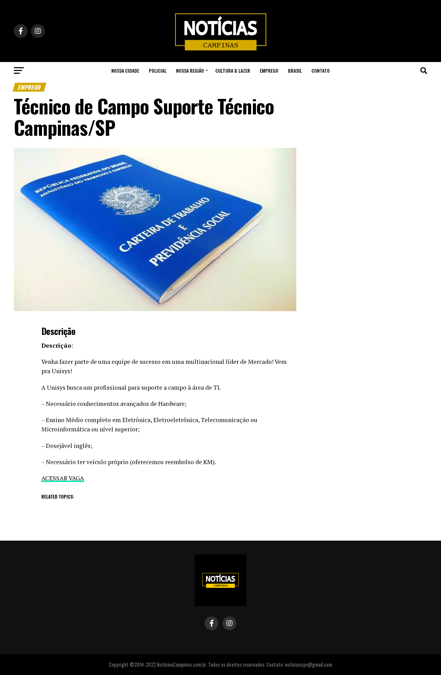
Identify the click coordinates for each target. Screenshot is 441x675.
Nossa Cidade (125, 70)
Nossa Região (190, 70)
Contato (320, 70)
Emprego (269, 70)
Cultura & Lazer (232, 70)
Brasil (295, 70)
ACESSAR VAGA (62, 478)
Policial (157, 70)
